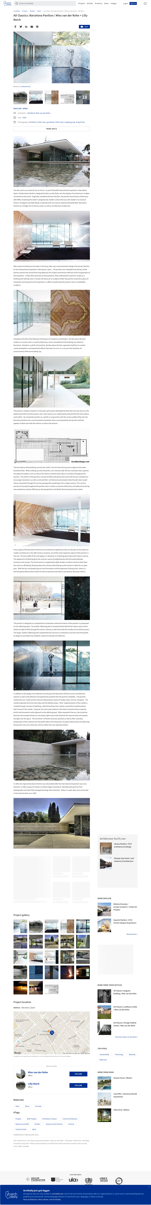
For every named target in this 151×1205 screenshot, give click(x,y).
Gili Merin (33, 122)
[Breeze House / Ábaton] (104, 1083)
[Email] (32, 26)
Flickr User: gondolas (46, 122)
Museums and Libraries (54, 1124)
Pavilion (17, 108)
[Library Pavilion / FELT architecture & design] (106, 849)
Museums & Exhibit (22, 1124)
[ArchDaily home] (7, 3)
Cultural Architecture (69, 1119)
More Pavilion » (132, 934)
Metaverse (103, 1060)
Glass (17, 1106)
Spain (25, 108)
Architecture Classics (49, 1119)
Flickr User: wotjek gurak (65, 122)
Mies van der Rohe (43, 113)
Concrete (38, 1106)
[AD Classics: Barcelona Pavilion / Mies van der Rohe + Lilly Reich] (20, 926)
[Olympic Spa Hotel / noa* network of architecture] (106, 863)
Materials (132, 1054)
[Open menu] (145, 3)
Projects (81, 3)
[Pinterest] (37, 26)
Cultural (71, 1124)
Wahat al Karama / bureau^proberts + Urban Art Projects (125, 907)
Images (114, 3)
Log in (125, 3)
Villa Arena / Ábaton (122, 1110)
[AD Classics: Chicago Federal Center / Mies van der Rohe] (104, 1028)
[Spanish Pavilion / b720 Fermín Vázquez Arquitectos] (104, 925)
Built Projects (31, 1119)
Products (98, 3)
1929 (24, 117)
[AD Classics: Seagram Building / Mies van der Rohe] (104, 996)
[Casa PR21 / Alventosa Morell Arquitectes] (104, 1099)
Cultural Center (21, 1129)
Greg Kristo (80, 122)
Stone (27, 1106)
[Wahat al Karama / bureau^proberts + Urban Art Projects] (104, 909)
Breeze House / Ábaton (123, 1078)
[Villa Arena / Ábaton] (104, 1115)
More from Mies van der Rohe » (126, 1037)
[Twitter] (21, 26)
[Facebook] (15, 26)
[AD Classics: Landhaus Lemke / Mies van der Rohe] (104, 1012)
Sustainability (104, 1054)
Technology (119, 1054)
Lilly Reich (31, 113)
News (106, 3)
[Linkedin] (26, 26)
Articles (90, 3)
